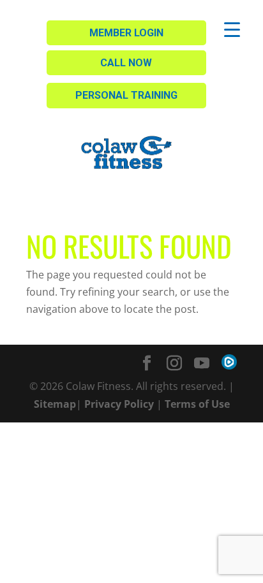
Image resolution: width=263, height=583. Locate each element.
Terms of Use (197, 404)
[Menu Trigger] (232, 29)
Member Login (126, 33)
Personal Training (126, 95)
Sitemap (55, 404)
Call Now (126, 63)
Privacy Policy (119, 404)
